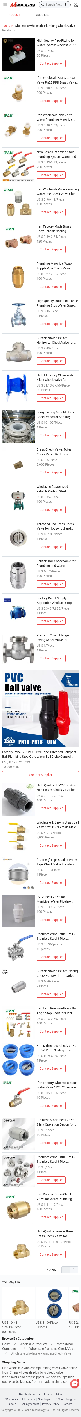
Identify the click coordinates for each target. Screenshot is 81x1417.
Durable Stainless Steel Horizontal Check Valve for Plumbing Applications (55, 340)
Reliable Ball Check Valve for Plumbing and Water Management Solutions (56, 563)
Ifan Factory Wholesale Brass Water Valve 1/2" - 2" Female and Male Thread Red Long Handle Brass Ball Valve (57, 1085)
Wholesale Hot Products (20, 1399)
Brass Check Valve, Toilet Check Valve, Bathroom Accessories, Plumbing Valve (56, 451)
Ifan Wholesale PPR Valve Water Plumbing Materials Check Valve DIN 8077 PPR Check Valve (55, 117)
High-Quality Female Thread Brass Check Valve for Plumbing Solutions (56, 1233)
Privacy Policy (50, 1404)
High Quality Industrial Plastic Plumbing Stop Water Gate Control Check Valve (57, 303)
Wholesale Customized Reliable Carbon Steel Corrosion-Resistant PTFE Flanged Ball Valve (55, 489)
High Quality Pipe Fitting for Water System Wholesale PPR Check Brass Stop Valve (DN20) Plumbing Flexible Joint (57, 43)
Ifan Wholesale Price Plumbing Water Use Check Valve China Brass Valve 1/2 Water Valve (58, 191)
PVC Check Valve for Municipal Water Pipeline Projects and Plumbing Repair (57, 899)
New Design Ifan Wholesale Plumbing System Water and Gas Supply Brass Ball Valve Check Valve (56, 154)
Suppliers (42, 14)
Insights (71, 1399)
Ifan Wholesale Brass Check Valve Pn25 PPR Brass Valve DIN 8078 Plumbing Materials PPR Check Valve (57, 80)
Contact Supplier (51, 63)
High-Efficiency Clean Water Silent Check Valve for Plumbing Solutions (56, 377)
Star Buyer (44, 1399)
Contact (67, 1404)
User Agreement (29, 1404)
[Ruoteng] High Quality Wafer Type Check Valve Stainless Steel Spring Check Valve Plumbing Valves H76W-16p (57, 862)
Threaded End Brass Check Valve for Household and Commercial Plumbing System (57, 526)
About (12, 1404)
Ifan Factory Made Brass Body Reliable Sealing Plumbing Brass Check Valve (56, 228)
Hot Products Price (50, 1394)
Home (6, 1344)
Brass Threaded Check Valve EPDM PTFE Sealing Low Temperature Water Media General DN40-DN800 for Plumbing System (56, 1048)
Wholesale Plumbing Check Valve (52, 1349)
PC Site (58, 1399)
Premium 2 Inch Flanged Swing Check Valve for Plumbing (53, 637)
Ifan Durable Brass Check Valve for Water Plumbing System (54, 1196)
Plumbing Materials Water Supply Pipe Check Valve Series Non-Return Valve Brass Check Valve (55, 266)
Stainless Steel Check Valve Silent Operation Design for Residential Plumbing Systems (58, 1122)
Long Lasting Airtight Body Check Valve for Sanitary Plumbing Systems (55, 414)
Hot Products (27, 1394)
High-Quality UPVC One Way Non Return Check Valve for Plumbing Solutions (56, 787)
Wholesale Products (33, 1344)
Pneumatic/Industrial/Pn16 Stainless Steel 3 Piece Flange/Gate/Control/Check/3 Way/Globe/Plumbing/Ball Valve (58, 936)
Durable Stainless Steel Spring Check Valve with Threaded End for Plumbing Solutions (57, 973)
